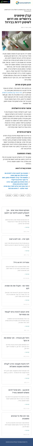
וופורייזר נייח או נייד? (21, 262)
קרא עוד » (27, 227)
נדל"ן (28, 195)
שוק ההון (9, 195)
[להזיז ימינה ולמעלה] (2, 1)
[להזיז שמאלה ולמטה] (1, 2)
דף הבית (29, 10)
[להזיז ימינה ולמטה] (2, 2)
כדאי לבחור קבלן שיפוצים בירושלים (12, 93)
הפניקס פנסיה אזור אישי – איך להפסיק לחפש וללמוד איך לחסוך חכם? (16, 213)
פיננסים (22, 195)
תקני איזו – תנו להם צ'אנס (19, 239)
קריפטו (15, 195)
